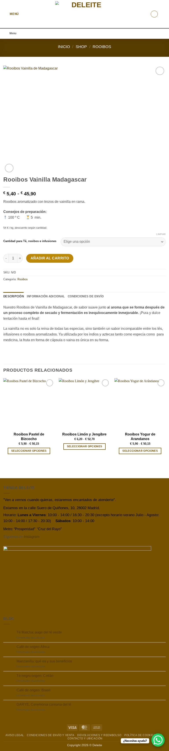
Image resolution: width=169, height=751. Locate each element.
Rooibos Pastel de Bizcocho (29, 436)
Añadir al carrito (50, 258)
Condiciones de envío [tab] (86, 296)
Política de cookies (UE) (143, 735)
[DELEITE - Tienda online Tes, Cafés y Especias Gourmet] (84, 14)
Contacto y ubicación (85, 738)
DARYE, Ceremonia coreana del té (44, 704)
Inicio (64, 46)
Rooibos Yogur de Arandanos (140, 436)
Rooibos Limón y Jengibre (84, 434)
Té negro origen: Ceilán (35, 676)
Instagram (31, 537)
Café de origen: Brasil (33, 690)
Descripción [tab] (13, 296)
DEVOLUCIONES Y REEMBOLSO (99, 735)
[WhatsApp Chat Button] (158, 740)
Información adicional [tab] (46, 296)
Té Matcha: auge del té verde (39, 632)
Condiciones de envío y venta (50, 735)
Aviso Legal (15, 735)
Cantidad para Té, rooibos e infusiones (29, 241)
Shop (81, 46)
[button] (11, 14)
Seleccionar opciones (29, 451)
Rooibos (102, 46)
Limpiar (161, 234)
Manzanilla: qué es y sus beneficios (44, 661)
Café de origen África (33, 647)
